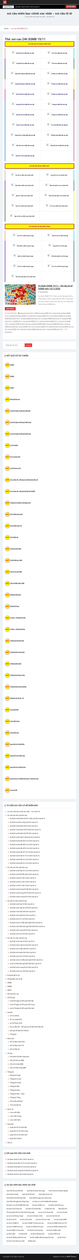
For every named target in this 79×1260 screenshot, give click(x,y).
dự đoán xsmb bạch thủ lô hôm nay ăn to (24, 826)
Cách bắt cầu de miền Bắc (14, 1191)
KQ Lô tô (10, 1109)
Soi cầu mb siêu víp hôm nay (17, 815)
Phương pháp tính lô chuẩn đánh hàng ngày (20, 1212)
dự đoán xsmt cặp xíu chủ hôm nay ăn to (24, 908)
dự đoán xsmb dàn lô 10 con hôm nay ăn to (29, 7)
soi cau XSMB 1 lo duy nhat (15, 1230)
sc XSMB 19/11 (17, 321)
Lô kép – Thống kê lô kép (17, 629)
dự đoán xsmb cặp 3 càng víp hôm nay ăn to (25, 837)
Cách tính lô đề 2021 (28, 1194)
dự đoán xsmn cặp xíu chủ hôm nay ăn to (24, 945)
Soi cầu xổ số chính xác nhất (15, 1241)
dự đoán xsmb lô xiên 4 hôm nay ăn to (23, 882)
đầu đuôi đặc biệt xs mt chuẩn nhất (25, 276)
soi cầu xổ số (61, 1237)
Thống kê (13, 1034)
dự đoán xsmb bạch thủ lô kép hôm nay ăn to (25, 830)
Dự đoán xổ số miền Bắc (33, 1209)
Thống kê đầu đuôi (15, 663)
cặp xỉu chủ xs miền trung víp (60, 235)
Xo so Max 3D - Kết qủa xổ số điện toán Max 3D (24, 480)
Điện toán (10, 1038)
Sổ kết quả (11, 997)
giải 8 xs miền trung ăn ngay (25, 256)
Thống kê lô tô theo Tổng (17, 675)
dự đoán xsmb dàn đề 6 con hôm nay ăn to (24, 844)
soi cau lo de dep (62, 1212)
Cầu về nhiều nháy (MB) (17, 583)
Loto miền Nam (15, 1120)
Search (28, 345)
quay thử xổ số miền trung (18, 767)
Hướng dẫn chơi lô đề (14, 979)
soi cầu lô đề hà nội (54, 1234)
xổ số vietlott (14, 445)
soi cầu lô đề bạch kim (37, 1234)
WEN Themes (71, 1257)
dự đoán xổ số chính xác (14, 1209)
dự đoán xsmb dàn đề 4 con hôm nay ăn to (24, 841)
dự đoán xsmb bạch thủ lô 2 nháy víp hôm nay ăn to (27, 818)
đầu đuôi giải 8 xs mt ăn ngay (60, 256)
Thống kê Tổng (15, 1097)
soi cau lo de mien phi (53, 1216)
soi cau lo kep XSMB (60, 1219)
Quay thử (10, 1124)
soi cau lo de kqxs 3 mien (35, 1216)
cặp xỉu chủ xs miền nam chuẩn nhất (24, 216)
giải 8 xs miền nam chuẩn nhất (24, 195)
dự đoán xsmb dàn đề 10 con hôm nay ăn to (25, 852)
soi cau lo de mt (11, 1219)
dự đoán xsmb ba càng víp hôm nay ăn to (24, 822)
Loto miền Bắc (14, 709)
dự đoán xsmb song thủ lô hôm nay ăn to (24, 897)
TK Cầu (9, 1053)
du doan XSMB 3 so (59, 316)
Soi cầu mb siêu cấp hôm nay (17, 867)
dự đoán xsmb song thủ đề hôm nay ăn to (24, 889)
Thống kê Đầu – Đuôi (17, 1094)
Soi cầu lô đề (23, 1234)
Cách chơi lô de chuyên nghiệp (58, 1191)
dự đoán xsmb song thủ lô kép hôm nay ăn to (25, 893)
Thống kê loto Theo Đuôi (17, 652)
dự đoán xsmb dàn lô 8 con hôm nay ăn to (24, 871)
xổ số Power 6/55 (15, 468)
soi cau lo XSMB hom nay (14, 1226)
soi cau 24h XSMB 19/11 (31, 321)
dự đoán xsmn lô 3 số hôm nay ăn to (22, 956)
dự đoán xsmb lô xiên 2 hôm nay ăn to (23, 885)
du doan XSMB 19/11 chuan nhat (49, 313)
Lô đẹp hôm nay (50, 1209)
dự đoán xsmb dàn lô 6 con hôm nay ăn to (24, 863)
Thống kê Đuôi (15, 1090)
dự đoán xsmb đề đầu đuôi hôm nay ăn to (24, 874)
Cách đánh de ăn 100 (45, 1194)
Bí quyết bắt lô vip (13, 975)
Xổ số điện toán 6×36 (17, 1042)
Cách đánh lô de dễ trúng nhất (16, 1198)
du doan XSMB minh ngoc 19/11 (31, 318)
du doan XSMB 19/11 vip (44, 316)
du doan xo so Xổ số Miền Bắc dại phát (45, 1201)
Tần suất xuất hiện (16, 1101)
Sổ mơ (9, 1143)
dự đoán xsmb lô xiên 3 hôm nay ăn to (23, 878)
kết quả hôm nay (15, 399)
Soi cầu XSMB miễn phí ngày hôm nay (42, 1237)
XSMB (12, 365)
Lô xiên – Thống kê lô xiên (18, 618)
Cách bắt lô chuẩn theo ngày (36, 1191)
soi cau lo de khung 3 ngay (14, 1216)
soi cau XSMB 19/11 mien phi (16, 329)
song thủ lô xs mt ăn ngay (60, 246)
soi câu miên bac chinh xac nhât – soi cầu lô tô (39, 13)
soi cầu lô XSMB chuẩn (38, 324)
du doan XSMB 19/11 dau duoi (26, 316)
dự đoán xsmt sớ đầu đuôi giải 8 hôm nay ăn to (26, 923)
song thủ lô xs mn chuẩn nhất (59, 175)
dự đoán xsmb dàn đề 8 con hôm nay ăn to (24, 848)
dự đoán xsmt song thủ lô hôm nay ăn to (24, 930)
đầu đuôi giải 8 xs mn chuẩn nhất (59, 185)
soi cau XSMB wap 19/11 (55, 329)
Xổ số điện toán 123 (16, 526)
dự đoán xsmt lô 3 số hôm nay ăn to (22, 919)
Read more (10, 308)
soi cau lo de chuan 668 (45, 1212)
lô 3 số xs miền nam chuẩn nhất (58, 206)
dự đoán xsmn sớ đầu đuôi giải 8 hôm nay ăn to (26, 960)
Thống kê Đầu (14, 1086)
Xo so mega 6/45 (15, 457)
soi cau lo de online (26, 1219)
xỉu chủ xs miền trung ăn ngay (25, 235)
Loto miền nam (14, 732)
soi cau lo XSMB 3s (12, 1223)
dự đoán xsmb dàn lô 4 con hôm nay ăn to (24, 859)
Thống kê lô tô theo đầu (17, 640)
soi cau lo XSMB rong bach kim (57, 1226)
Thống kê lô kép (15, 1083)
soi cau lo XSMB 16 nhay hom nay (20, 324)
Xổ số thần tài (14, 537)
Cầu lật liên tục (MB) (16, 560)
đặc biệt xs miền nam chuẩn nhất (24, 185)
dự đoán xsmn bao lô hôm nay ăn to (22, 941)
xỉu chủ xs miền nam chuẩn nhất (24, 175)
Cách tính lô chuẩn (12, 1194)
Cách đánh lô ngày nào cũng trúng (40, 1198)
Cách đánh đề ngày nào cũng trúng (17, 1201)
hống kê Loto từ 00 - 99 (17, 698)
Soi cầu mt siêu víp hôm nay (17, 901)
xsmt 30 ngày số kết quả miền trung (20, 422)
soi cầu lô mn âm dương (35, 1230)
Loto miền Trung (15, 1116)
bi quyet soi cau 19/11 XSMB (29, 313)
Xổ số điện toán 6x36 (16, 514)
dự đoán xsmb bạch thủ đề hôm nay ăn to (24, 833)
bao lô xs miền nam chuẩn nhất (24, 206)
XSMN (12, 376)
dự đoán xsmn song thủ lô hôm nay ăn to (24, 967)
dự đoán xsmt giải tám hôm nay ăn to (23, 915)
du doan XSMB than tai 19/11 (51, 318)
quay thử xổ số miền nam (17, 755)
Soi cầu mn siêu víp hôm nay (17, 938)
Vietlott (10, 1012)
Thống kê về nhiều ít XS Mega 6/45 (20, 503)
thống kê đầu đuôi (15, 595)
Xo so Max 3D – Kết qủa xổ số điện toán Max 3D (26, 1027)
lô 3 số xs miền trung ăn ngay (60, 266)
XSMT (12, 388)
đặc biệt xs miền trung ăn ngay (25, 246)
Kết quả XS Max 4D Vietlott (19, 1031)
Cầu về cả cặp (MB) (16, 572)
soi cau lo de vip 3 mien (43, 1219)
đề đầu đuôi (32, 1241)
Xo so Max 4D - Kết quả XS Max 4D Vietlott (22, 491)
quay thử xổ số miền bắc (17, 744)
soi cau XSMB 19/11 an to (27, 326)
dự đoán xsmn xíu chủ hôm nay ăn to (22, 971)
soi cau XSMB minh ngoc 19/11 (36, 329)
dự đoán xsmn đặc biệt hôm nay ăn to (23, 949)
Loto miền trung (14, 721)
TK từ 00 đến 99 (15, 1105)
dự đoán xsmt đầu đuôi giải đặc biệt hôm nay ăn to (27, 926)
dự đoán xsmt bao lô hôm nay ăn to (22, 904)
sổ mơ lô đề (13, 790)
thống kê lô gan (14, 606)
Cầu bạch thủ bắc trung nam (19, 1056)
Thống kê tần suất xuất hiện (18, 686)
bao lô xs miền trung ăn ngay (25, 266)
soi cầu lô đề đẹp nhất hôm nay (16, 1237)
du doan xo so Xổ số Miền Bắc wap (17, 1205)
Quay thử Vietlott (16, 1138)
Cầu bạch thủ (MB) (15, 549)
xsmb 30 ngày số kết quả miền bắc (20, 411)
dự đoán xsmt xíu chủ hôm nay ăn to (22, 934)
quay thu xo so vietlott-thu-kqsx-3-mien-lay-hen (24, 778)
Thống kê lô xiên (15, 1079)
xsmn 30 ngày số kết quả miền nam (20, 434)
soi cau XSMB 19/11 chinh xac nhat (47, 326)
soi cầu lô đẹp (10, 1234)
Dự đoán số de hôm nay (55, 1205)
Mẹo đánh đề (63, 1209)
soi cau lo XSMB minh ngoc (55, 324)
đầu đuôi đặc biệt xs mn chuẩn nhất (59, 195)
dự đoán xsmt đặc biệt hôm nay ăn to (23, 911)
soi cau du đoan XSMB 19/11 (48, 321)
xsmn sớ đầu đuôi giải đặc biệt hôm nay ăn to (25, 964)
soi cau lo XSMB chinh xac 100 (57, 1223)
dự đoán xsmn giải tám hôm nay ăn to (23, 952)
